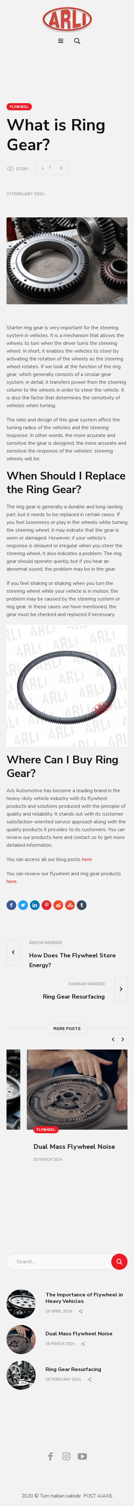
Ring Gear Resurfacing (73, 1368)
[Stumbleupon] (70, 905)
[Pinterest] (46, 905)
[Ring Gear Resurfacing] (21, 1373)
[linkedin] (35, 905)
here (87, 859)
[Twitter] (23, 905)
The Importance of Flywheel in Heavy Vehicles (84, 1297)
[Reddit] (58, 905)
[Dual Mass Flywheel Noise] (67, 1090)
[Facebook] (11, 905)
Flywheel (19, 106)
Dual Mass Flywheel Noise (54, 1146)
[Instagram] (66, 1455)
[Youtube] (82, 1455)
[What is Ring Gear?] (67, 260)
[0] (50, 168)
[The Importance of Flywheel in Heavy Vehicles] (21, 1302)
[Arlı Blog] (67, 19)
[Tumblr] (82, 905)
